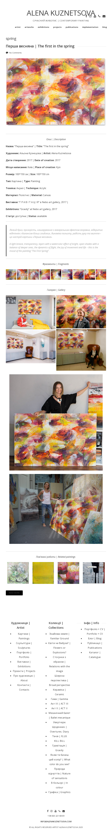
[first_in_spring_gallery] (81, 311)
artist (18, 27)
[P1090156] (33, 274)
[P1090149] (101, 274)
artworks (29, 27)
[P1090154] (45, 274)
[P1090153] (56, 274)
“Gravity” (24, 209)
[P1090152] (67, 274)
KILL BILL (59, 741)
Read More (14, 593)
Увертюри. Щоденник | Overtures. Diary (59, 727)
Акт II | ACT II (59, 708)
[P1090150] (89, 274)
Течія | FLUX (59, 736)
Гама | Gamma (59, 699)
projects (57, 27)
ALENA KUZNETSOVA (61, 13)
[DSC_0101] (31, 346)
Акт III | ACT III (59, 703)
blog (104, 27)
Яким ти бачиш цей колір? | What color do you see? (59, 759)
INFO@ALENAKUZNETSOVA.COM (56, 821)
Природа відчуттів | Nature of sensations (59, 773)
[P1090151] (78, 274)
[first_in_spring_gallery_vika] (81, 350)
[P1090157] (22, 274)
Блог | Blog (95, 638)
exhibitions (43, 27)
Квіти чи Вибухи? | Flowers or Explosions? (59, 648)
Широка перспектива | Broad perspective (59, 680)
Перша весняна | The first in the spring (40, 46)
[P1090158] (11, 274)
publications (72, 27)
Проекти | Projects (24, 671)
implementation (90, 27)
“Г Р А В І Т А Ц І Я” (29, 202)
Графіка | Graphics (59, 792)
